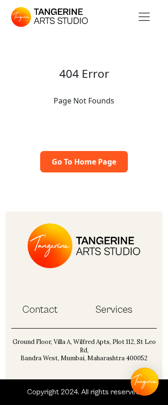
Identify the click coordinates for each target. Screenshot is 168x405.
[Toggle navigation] (144, 17)
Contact (40, 310)
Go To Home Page (84, 162)
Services (114, 310)
